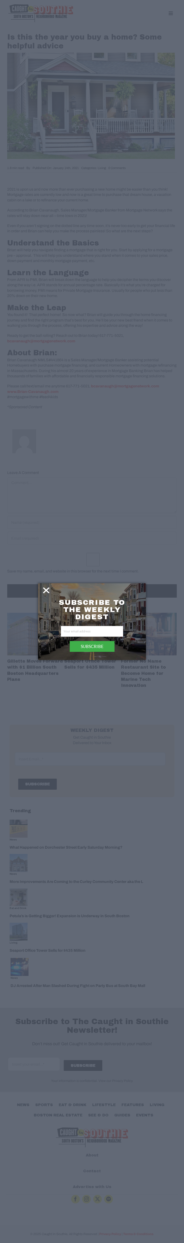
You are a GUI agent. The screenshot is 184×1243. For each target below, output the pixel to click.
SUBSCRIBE (92, 646)
